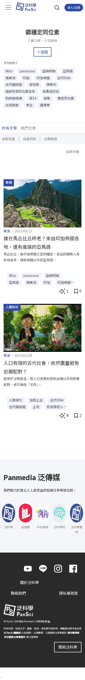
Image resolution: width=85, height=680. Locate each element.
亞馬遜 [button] (68, 71)
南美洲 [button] (10, 77)
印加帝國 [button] (44, 77)
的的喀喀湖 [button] (14, 98)
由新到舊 (8, 138)
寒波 (7, 231)
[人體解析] (42, 327)
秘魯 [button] (47, 98)
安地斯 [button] (34, 84)
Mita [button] (9, 71)
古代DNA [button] (64, 77)
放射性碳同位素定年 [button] (20, 91)
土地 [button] (36, 406)
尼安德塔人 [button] (55, 406)
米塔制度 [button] (12, 105)
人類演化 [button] (16, 400)
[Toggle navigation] (8, 7)
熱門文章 (28, 128)
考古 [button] (29, 105)
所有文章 (9, 128)
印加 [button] (26, 77)
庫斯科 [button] (51, 84)
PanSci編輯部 (13, 632)
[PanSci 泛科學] (28, 6)
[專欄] (42, 202)
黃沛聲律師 (73, 632)
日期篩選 (50, 138)
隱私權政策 (68, 593)
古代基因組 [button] (14, 84)
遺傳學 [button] (45, 105)
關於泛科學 (29, 582)
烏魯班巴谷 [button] (50, 91)
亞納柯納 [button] (49, 71)
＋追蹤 (42, 52)
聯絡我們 (18, 593)
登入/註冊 (74, 7)
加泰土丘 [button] (36, 400)
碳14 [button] (33, 98)
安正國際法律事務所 (14, 637)
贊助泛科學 (67, 647)
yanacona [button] (28, 71)
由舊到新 (29, 138)
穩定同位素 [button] (66, 98)
